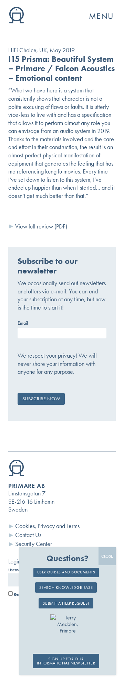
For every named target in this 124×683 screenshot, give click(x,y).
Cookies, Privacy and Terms (47, 526)
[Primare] (16, 21)
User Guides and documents (66, 572)
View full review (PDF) (41, 226)
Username (17, 570)
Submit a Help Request (66, 603)
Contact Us (28, 535)
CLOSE (107, 556)
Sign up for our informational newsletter (66, 661)
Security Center (33, 544)
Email (23, 323)
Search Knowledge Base (66, 587)
